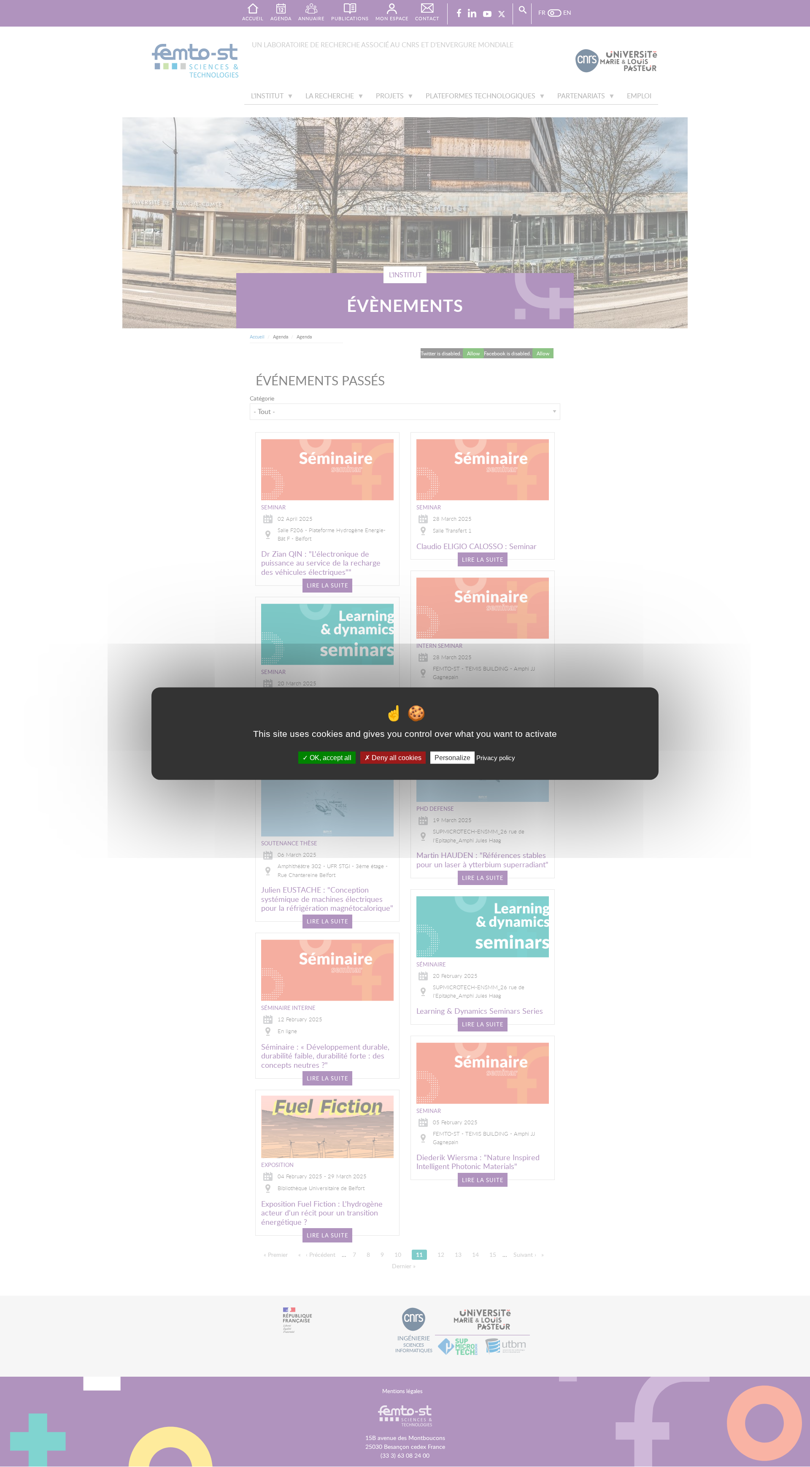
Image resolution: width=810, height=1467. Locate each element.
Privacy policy (495, 757)
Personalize (452, 757)
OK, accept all (329, 757)
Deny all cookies (395, 757)
